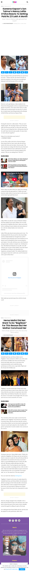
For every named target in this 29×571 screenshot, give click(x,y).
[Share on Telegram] (14, 72)
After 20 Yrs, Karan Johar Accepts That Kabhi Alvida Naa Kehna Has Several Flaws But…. (17, 411)
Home (2, 6)
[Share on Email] (22, 72)
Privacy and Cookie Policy (12, 569)
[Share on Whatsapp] (10, 72)
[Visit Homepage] (14, 2)
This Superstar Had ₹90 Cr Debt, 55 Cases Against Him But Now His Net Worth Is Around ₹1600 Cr (16, 405)
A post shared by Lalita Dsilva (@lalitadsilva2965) (14, 293)
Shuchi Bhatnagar (8, 23)
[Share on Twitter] (6, 72)
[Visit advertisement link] (14, 546)
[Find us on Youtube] (19, 520)
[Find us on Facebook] (10, 520)
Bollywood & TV (8, 6)
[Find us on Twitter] (13, 521)
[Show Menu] (1, 2)
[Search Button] (27, 2)
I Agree (22, 569)
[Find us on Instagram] (16, 520)
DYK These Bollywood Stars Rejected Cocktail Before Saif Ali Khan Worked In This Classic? (17, 166)
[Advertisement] (14, 40)
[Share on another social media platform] (26, 72)
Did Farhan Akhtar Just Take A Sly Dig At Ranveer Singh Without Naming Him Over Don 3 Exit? (18, 160)
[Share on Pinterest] (18, 72)
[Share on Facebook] (3, 72)
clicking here (18, 475)
